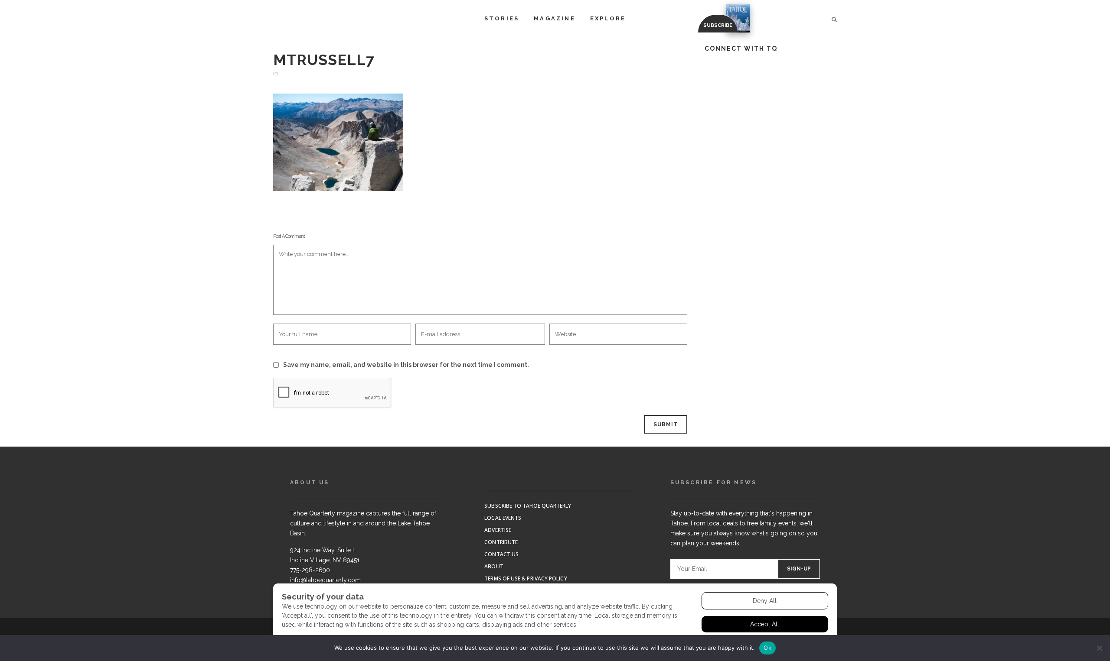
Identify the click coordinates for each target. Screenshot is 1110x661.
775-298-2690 (310, 570)
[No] (1099, 648)
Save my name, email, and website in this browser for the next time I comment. (406, 364)
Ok (767, 647)
